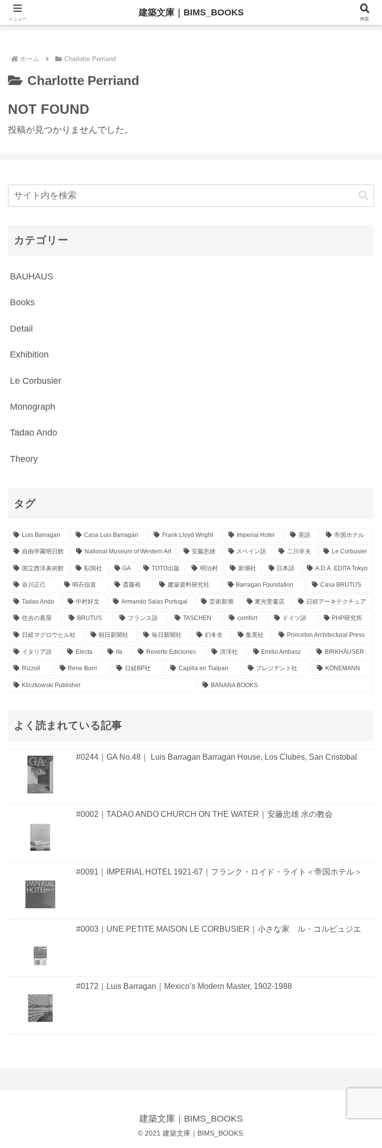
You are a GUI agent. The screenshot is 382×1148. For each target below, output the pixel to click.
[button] (364, 195)
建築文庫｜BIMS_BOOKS (191, 12)
